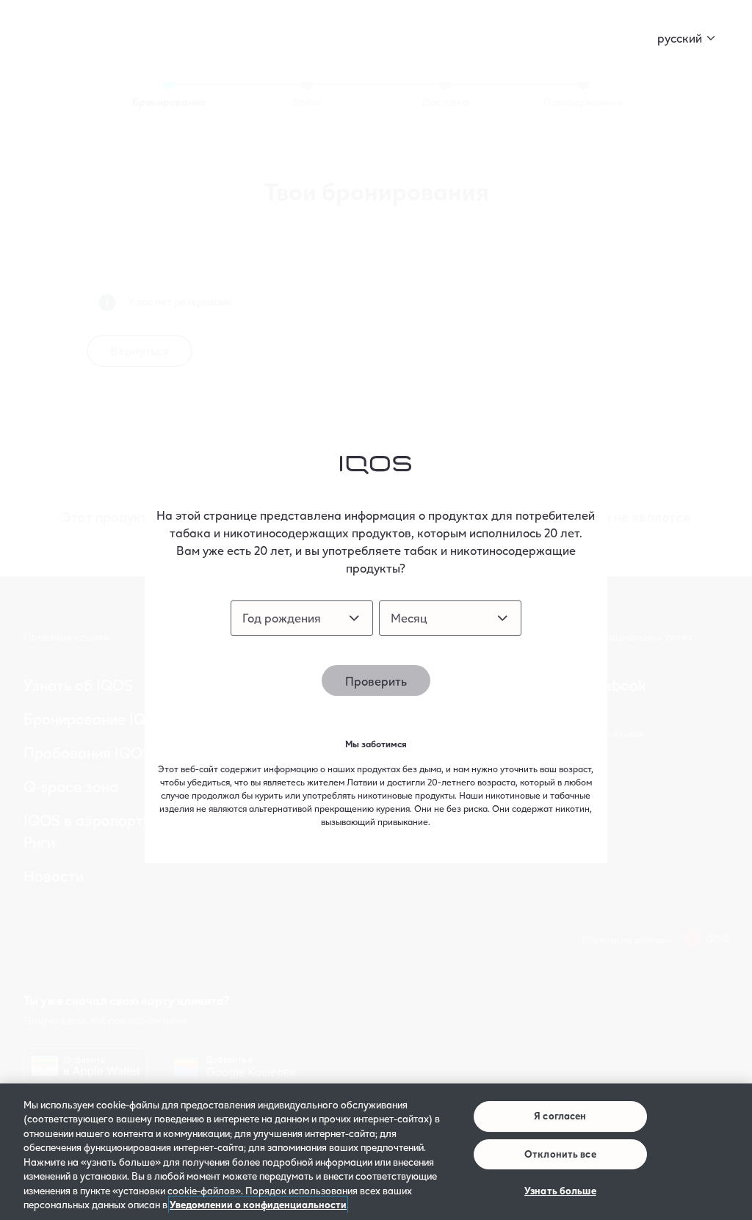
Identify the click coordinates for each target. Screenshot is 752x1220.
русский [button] (679, 38)
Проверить (376, 681)
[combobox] (302, 618)
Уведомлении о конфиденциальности (258, 1204)
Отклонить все (560, 1154)
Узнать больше (560, 1190)
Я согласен (560, 1115)
